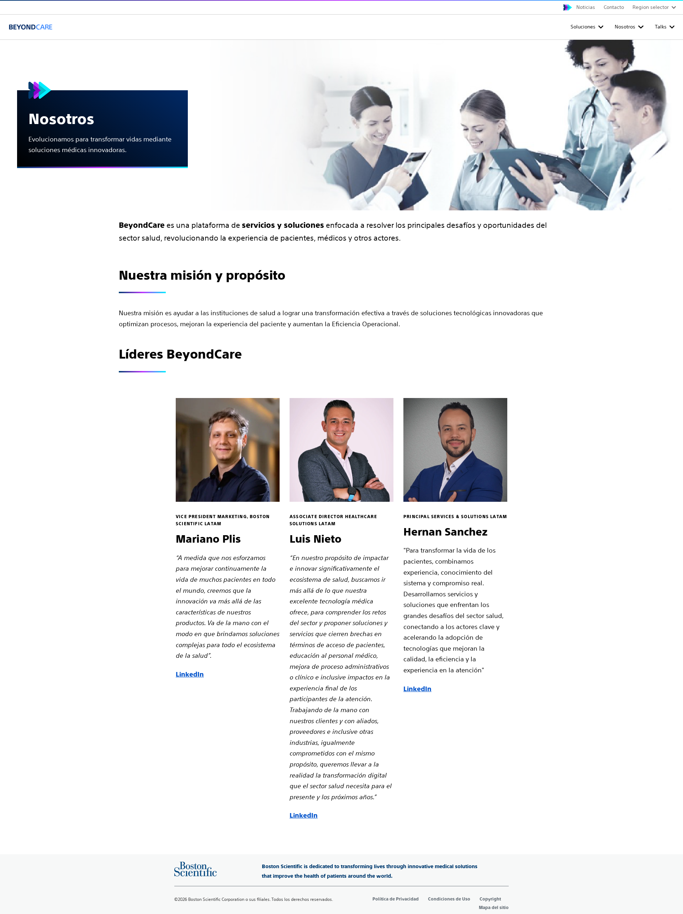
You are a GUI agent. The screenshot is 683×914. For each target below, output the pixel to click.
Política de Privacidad (395, 899)
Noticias (585, 7)
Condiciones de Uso (449, 899)
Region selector (650, 7)
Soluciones (583, 26)
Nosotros (625, 26)
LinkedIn (190, 674)
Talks (661, 26)
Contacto (614, 7)
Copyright (490, 899)
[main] (341, 430)
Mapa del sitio (494, 907)
